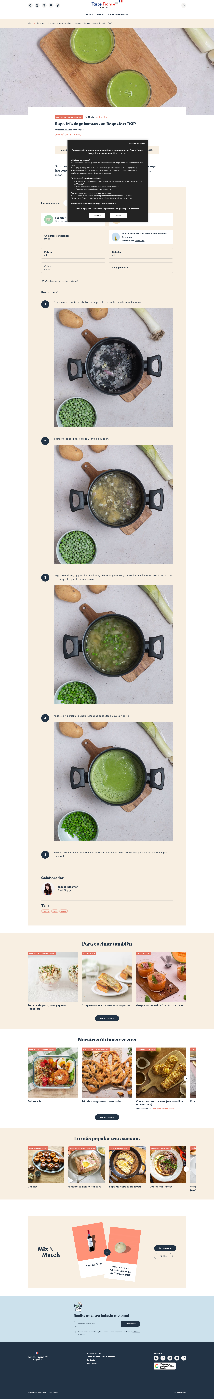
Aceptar (119, 215)
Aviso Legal (53, 1393)
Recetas (100, 14)
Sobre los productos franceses (100, 1357)
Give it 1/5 (97, 117)
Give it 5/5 (107, 117)
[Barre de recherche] (183, 5)
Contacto (90, 1360)
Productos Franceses (118, 14)
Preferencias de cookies (37, 1393)
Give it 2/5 (99, 117)
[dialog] (108, 181)
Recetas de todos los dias (59, 23)
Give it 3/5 (102, 117)
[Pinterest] (44, 5)
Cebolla (116, 252)
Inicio (30, 23)
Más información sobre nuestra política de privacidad (94, 203)
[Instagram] (37, 5)
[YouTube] (51, 5)
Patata (48, 252)
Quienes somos (93, 1353)
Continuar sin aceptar (137, 143)
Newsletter (91, 1363)
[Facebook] (30, 5)
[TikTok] (57, 5)
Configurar (97, 215)
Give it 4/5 (104, 117)
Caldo (47, 266)
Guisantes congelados (56, 235)
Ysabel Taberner (65, 130)
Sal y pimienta (120, 267)
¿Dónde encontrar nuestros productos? (61, 281)
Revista (89, 14)
